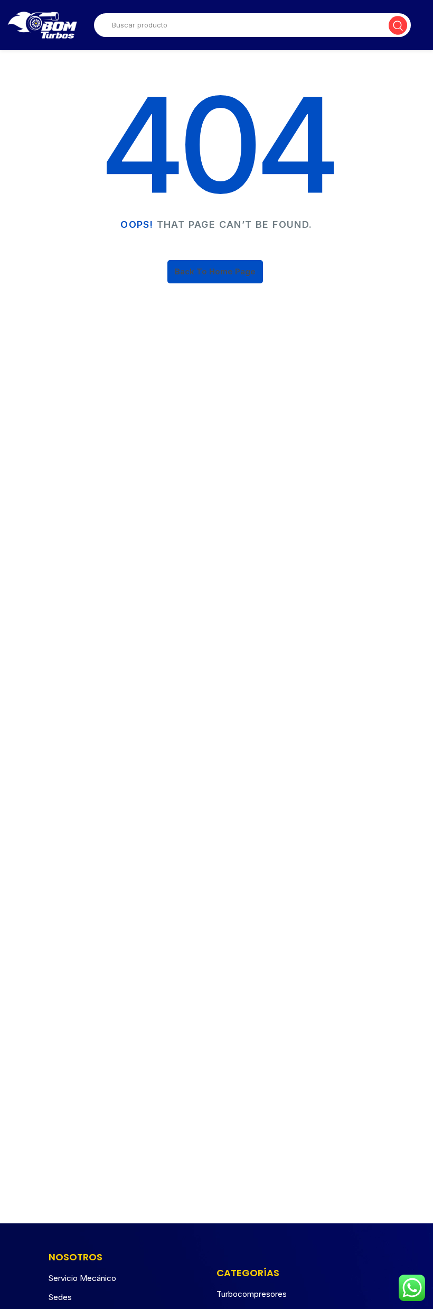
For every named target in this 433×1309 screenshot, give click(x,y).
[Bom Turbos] (42, 25)
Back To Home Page (215, 271)
